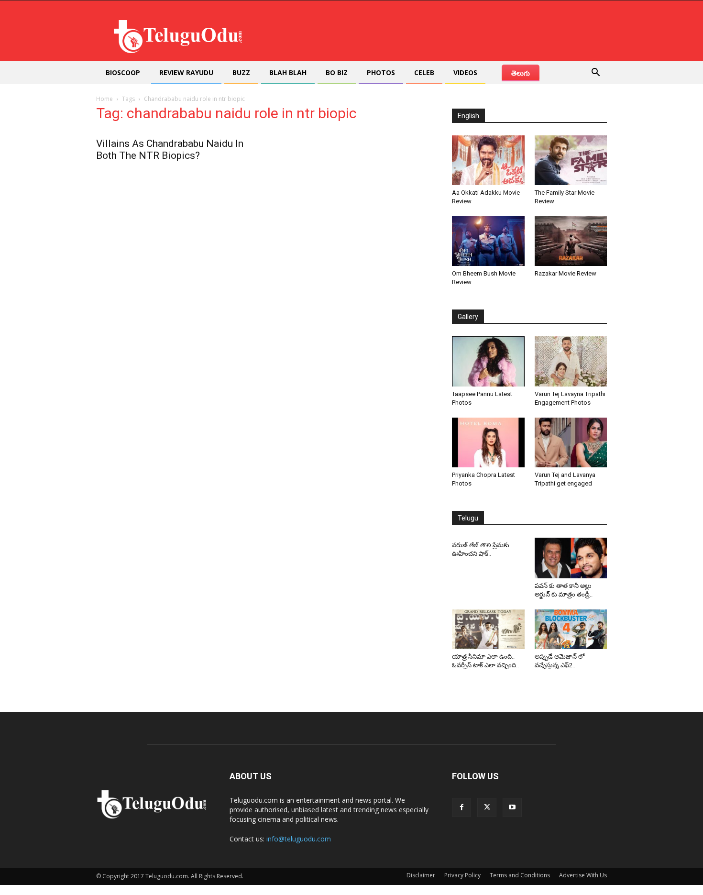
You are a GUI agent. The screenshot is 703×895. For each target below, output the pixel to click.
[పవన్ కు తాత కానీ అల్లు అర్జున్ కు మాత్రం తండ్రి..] (571, 558)
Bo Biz (337, 72)
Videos (465, 72)
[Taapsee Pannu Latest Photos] (488, 361)
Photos (381, 72)
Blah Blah (288, 72)
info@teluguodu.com (298, 838)
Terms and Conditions (520, 875)
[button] (595, 73)
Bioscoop (123, 72)
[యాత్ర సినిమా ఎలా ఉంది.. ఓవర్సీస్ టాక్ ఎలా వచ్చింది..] (488, 629)
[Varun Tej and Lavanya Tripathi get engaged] (571, 442)
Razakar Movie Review (565, 273)
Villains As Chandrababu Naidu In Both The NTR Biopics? (169, 149)
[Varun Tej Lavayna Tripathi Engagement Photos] (571, 361)
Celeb (424, 72)
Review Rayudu (186, 72)
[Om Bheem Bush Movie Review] (488, 241)
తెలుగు (520, 72)
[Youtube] (512, 807)
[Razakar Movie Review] (571, 241)
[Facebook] (461, 807)
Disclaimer (420, 875)
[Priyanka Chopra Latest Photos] (488, 442)
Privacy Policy (462, 875)
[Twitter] (486, 807)
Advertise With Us (583, 875)
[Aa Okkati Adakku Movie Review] (488, 160)
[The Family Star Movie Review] (571, 160)
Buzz (241, 72)
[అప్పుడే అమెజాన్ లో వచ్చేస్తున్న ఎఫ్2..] (571, 629)
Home (104, 99)
